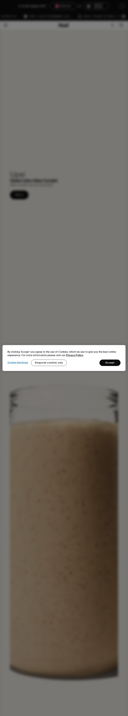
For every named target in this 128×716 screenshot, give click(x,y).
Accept (110, 363)
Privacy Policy (74, 355)
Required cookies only (49, 363)
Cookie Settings (17, 362)
